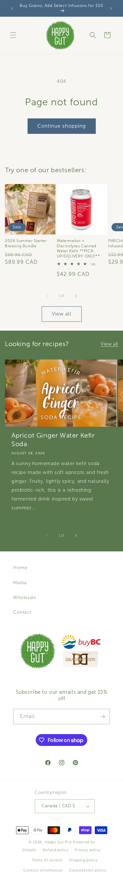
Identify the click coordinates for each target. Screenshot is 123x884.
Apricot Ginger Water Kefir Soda (53, 439)
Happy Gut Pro (58, 842)
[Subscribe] (102, 716)
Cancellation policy (87, 870)
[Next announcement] (111, 8)
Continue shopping (61, 126)
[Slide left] (47, 296)
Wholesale (24, 597)
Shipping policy (83, 860)
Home (20, 567)
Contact (22, 612)
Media (20, 582)
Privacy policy (88, 850)
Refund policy (55, 850)
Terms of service (47, 860)
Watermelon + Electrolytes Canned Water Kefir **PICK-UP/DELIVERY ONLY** (78, 248)
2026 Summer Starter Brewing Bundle (26, 243)
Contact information (43, 870)
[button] (13, 35)
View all (62, 314)
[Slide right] (76, 296)
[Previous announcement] (12, 8)
